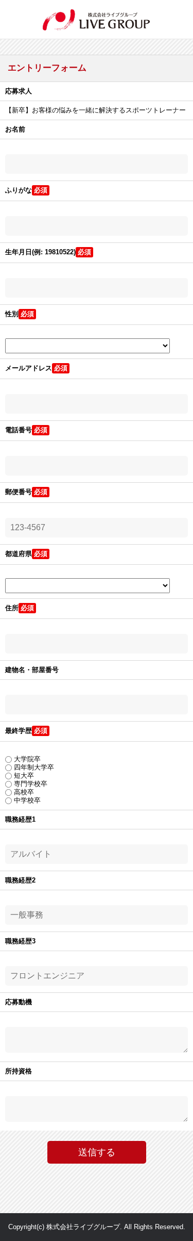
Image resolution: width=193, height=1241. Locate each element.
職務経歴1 (20, 819)
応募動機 (18, 1002)
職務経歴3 (20, 941)
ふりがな (18, 190)
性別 (12, 314)
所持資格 (18, 1071)
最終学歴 (18, 730)
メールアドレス (28, 368)
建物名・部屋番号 (32, 670)
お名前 (15, 129)
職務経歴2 (20, 880)
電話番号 (18, 430)
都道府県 (18, 554)
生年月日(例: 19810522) (40, 252)
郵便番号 (18, 492)
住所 (12, 608)
